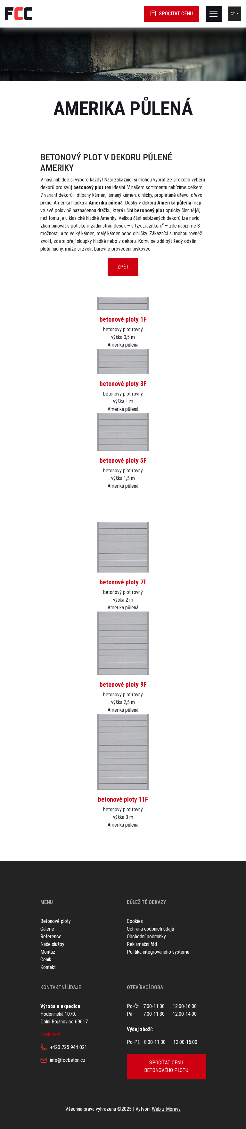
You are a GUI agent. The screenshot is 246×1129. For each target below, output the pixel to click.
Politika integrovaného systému (158, 952)
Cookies (135, 921)
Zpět (123, 267)
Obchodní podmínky (146, 936)
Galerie (47, 929)
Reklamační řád (142, 944)
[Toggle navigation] (213, 14)
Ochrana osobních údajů (150, 929)
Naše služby (52, 944)
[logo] (18, 14)
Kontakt (48, 967)
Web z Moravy (166, 1109)
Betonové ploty (55, 921)
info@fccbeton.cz (68, 1060)
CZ (233, 14)
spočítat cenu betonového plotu (166, 1066)
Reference (51, 936)
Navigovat (50, 1034)
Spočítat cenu (176, 14)
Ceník (45, 960)
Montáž (47, 952)
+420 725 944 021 (68, 1047)
